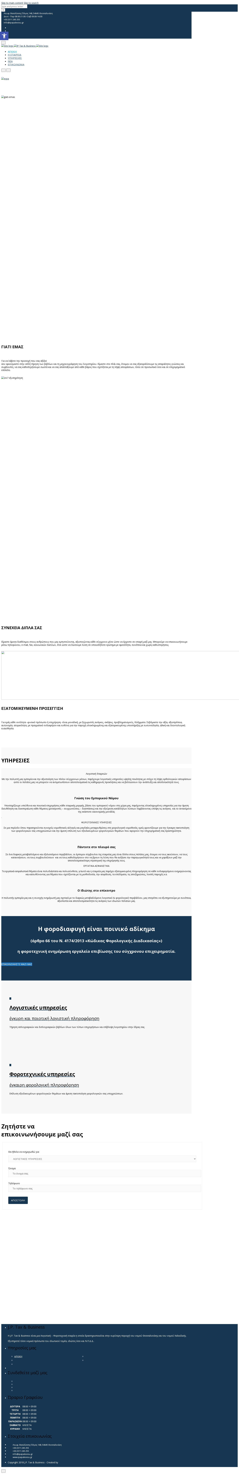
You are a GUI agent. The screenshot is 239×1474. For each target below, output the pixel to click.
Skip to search (31, 2)
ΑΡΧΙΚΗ (12, 51)
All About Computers (69, 1462)
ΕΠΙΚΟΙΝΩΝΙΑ (16, 64)
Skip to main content (12, 2)
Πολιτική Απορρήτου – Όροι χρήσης (27, 1465)
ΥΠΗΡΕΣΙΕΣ (15, 58)
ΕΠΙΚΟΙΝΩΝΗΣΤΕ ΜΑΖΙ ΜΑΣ (16, 964)
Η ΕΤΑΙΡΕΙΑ (14, 54)
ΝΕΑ (10, 61)
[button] (4, 36)
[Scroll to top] (3, 1471)
